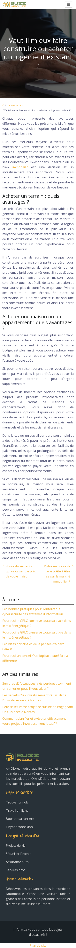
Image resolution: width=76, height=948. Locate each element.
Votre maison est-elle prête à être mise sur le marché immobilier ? (56, 574)
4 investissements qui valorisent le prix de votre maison (20, 571)
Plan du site (38, 945)
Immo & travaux (14, 105)
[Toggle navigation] (68, 5)
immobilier (20, 167)
